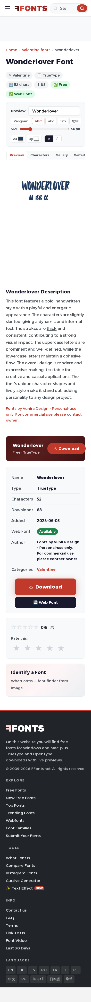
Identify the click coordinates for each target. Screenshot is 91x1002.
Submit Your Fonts (23, 835)
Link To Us (15, 933)
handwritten (68, 301)
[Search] (82, 8)
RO (44, 970)
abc (51, 121)
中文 (11, 979)
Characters (39, 155)
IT (65, 970)
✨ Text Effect (24, 888)
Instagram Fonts (21, 873)
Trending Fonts (20, 813)
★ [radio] (16, 648)
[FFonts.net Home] (31, 8)
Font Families (18, 828)
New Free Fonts (21, 797)
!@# (75, 121)
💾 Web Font (45, 602)
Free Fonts (16, 790)
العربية (38, 979)
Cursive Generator (23, 880)
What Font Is (18, 858)
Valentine (46, 569)
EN (10, 970)
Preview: (18, 111)
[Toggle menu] (7, 8)
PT (75, 970)
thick (52, 328)
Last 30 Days (18, 948)
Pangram (21, 121)
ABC (38, 121)
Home (11, 49)
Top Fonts (15, 805)
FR (55, 970)
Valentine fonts (36, 49)
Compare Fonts (20, 865)
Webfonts (15, 820)
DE (21, 970)
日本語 (55, 979)
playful (35, 307)
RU (23, 979)
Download (68, 448)
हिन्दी (69, 979)
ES (33, 970)
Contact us (16, 910)
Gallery (62, 155)
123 (63, 121)
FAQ (10, 917)
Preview (17, 155)
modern (65, 362)
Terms (12, 925)
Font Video (16, 940)
